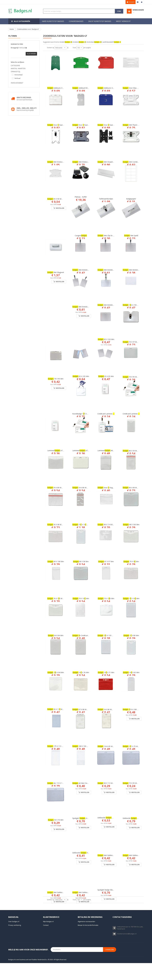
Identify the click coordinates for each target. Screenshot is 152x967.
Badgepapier (131, 199)
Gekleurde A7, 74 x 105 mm (136, 818)
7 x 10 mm (131, 598)
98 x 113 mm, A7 (107, 783)
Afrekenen (138, 2)
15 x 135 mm (106, 635)
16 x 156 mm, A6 (133, 305)
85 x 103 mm (106, 339)
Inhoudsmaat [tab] (17, 83)
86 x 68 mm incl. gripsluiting (137, 487)
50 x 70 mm (55, 820)
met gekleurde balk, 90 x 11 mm (88, 892)
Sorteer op (50, 48)
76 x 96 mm (55, 379)
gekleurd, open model (109, 88)
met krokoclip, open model (86, 162)
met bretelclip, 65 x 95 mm (86, 307)
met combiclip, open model (136, 162)
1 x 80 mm (131, 635)
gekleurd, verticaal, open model (62, 88)
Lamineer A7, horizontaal (84, 450)
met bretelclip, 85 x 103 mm (111, 270)
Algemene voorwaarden (86, 921)
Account (131, 2)
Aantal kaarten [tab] (18, 68)
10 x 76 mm (81, 672)
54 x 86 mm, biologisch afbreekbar (89, 487)
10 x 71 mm (106, 672)
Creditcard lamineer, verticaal (111, 414)
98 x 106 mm (131, 524)
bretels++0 (79, 42)
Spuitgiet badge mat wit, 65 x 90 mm (111, 889)
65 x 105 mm (81, 376)
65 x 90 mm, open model (60, 199)
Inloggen (142, 2)
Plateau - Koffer (81, 197)
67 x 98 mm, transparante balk (87, 709)
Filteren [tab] (12, 36)
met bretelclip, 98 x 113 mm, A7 (87, 270)
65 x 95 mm (106, 376)
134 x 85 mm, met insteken (111, 746)
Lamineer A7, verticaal (58, 450)
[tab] (24, 46)
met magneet (55, 272)
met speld (131, 235)
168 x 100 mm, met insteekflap (87, 746)
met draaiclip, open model (110, 162)
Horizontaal (18, 75)
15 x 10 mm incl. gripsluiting (87, 524)
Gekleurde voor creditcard (85, 852)
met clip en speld (107, 235)
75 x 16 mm (106, 598)
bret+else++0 (94, 42)
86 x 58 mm (81, 561)
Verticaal (17, 78)
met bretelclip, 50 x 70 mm (111, 305)
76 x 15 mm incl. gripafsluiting (62, 598)
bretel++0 (66, 42)
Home (12, 29)
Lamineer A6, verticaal (108, 450)
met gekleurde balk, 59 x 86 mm (113, 855)
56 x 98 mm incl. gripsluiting (61, 524)
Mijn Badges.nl (48, 921)
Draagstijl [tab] (15, 71)
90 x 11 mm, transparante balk (63, 709)
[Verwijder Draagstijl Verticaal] (26, 48)
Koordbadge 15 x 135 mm (82, 414)
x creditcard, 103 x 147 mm (86, 635)
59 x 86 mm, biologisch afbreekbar (64, 487)
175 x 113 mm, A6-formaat (61, 746)
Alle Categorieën (22, 21)
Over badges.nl (13, 921)
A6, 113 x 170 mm (57, 783)
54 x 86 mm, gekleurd (109, 709)
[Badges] (20, 8)
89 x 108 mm (55, 561)
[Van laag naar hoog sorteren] (68, 47)
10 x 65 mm (131, 672)
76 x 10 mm (81, 598)
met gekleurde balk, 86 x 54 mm (63, 892)
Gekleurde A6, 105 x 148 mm (111, 817)
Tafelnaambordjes (106, 199)
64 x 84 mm (55, 635)
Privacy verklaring (14, 925)
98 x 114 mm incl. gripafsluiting (112, 524)
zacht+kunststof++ (112, 42)
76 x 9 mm (131, 561)
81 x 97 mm (106, 561)
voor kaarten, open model (111, 125)
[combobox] (79, 11)
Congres (81, 235)
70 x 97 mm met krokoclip (136, 342)
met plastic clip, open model (137, 125)
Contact (46, 925)
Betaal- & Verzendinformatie (88, 925)
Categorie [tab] (15, 65)
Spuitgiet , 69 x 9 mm (83, 818)
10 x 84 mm (55, 672)
